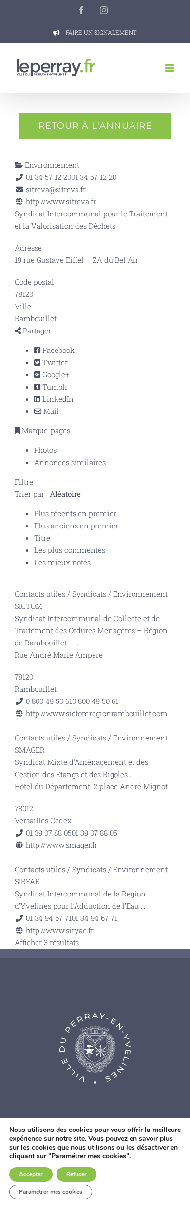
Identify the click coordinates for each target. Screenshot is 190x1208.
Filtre (24, 482)
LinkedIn (57, 399)
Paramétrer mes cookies (50, 1192)
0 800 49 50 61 (95, 701)
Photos (45, 450)
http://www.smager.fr (61, 845)
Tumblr (54, 386)
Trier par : (48, 494)
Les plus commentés (69, 550)
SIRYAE (27, 881)
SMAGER (30, 750)
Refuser (76, 1174)
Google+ (54, 374)
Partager (36, 330)
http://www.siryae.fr (60, 930)
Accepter (31, 1174)
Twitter (54, 362)
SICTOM (28, 606)
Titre (42, 538)
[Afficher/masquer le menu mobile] (170, 68)
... (78, 642)
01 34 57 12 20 (93, 177)
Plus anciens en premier (76, 525)
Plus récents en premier (75, 513)
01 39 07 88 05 (94, 833)
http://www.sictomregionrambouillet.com (97, 713)
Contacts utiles (40, 594)
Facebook (57, 350)
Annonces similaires (70, 462)
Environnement (51, 165)
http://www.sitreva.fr (61, 201)
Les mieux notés (62, 562)
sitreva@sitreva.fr (56, 189)
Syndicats (89, 594)
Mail (50, 411)
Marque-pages (45, 430)
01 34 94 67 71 (94, 918)
